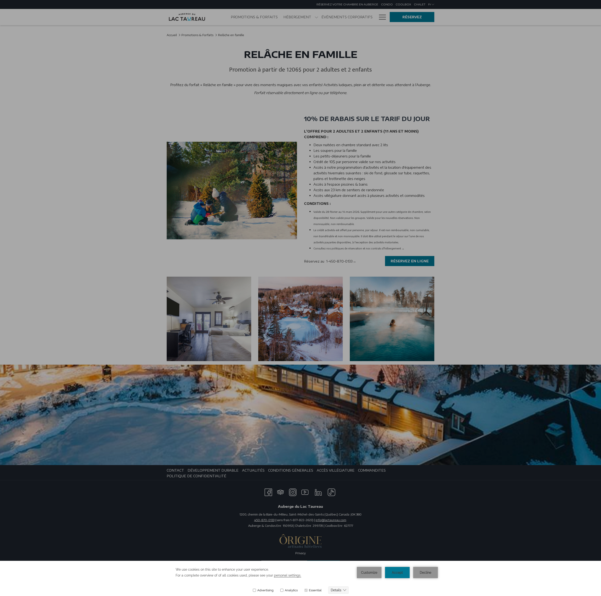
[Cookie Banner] (300, 578)
